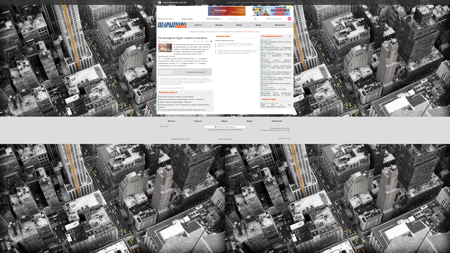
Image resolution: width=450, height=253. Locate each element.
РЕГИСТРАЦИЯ (276, 19)
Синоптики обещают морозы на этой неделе (176, 96)
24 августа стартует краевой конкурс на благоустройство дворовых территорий (276, 73)
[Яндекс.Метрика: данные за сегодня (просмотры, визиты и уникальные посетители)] (284, 138)
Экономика (238, 31)
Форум (258, 25)
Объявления (280, 25)
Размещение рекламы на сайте (180, 139)
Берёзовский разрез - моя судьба (274, 89)
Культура (202, 31)
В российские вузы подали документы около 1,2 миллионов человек (276, 78)
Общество (193, 31)
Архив (257, 31)
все (290, 36)
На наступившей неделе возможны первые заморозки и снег (182, 109)
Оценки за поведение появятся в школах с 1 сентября (276, 43)
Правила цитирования (225, 139)
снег (207, 49)
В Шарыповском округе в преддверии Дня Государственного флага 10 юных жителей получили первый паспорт (276, 49)
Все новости (248, 31)
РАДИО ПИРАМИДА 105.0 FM (174, 2)
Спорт (217, 31)
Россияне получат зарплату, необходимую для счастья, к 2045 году (276, 61)
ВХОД (268, 19)
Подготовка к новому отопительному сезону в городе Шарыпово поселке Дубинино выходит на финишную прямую (276, 68)
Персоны (219, 25)
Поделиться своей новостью (225, 127)
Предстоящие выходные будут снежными (175, 102)
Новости (198, 25)
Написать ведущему (233, 2)
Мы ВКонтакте (245, 2)
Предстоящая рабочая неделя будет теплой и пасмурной (181, 99)
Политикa (210, 31)
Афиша (239, 25)
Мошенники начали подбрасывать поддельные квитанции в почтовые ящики (276, 95)
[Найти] (256, 18)
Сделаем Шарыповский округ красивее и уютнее (276, 84)
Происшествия (227, 31)
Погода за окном (187, 19)
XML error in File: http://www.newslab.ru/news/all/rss (276, 106)
